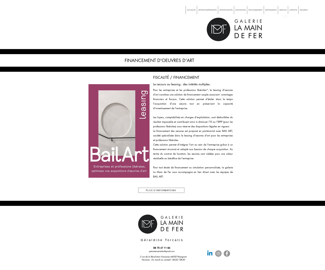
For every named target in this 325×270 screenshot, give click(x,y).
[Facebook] (227, 253)
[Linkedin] (210, 253)
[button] (283, 10)
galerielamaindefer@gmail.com (162, 251)
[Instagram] (218, 253)
